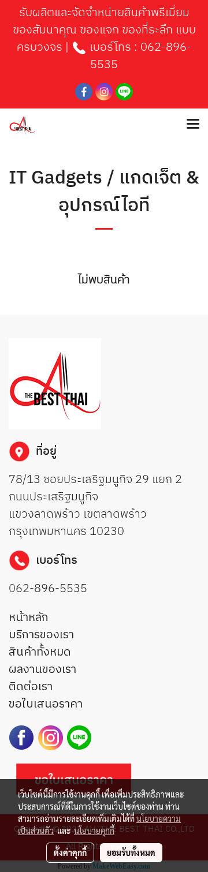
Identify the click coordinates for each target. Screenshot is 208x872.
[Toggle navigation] (193, 124)
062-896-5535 (140, 56)
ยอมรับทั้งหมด (131, 852)
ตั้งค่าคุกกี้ (70, 852)
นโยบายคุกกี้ (94, 830)
